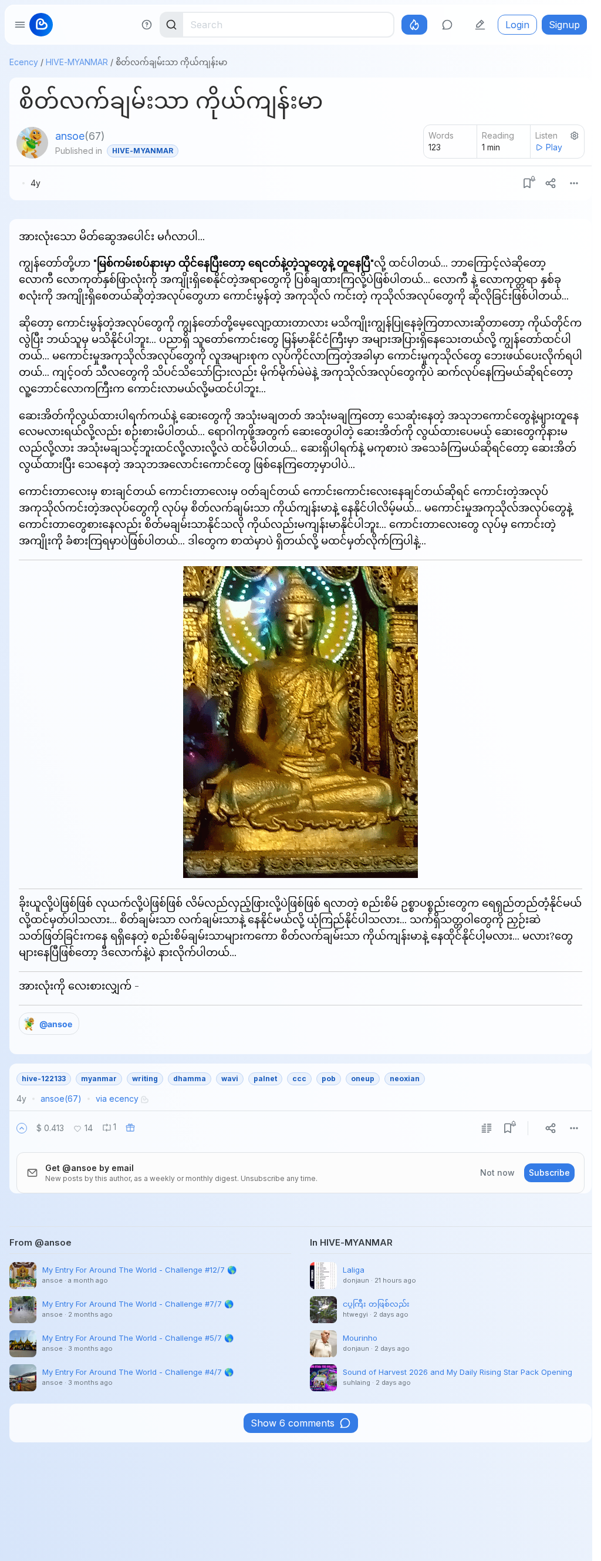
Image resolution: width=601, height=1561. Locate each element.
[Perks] (414, 25)
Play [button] (554, 147)
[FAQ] (147, 25)
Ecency (23, 62)
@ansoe (55, 1024)
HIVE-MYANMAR (77, 62)
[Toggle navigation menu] (20, 25)
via (117, 1099)
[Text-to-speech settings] (574, 135)
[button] (21, 1128)
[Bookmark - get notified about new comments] (527, 183)
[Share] (550, 183)
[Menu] (574, 183)
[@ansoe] (32, 143)
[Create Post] (480, 25)
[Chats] (447, 25)
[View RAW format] (486, 1128)
